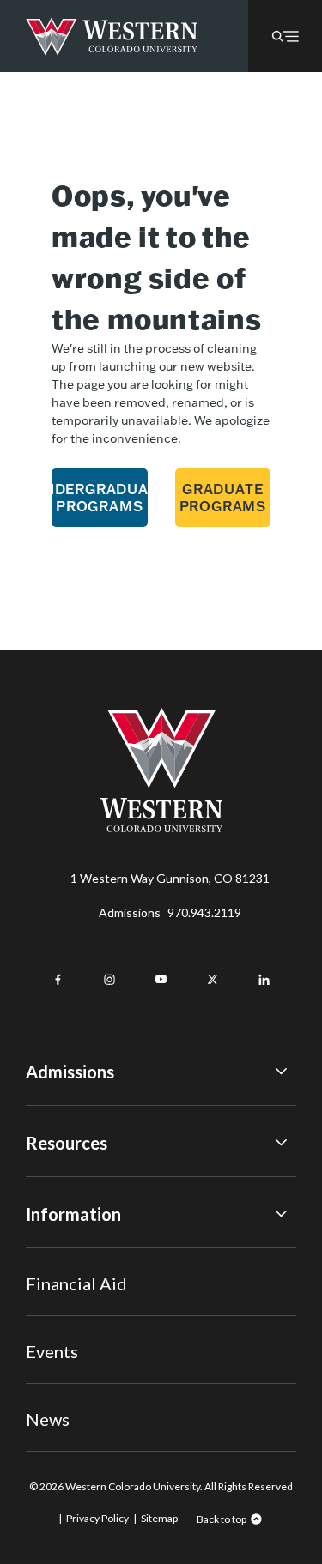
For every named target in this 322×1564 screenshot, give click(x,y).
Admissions (170, 912)
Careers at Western (79, 1394)
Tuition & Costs (68, 1182)
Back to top (221, 1519)
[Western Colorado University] (161, 827)
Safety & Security (72, 1301)
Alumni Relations (71, 1325)
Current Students (74, 1278)
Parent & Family (67, 1372)
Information (73, 1214)
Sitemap (159, 1518)
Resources (66, 1142)
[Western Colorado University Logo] (112, 36)
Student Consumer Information (110, 1347)
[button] (285, 36)
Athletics (51, 1418)
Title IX (46, 1254)
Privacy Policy (97, 1518)
